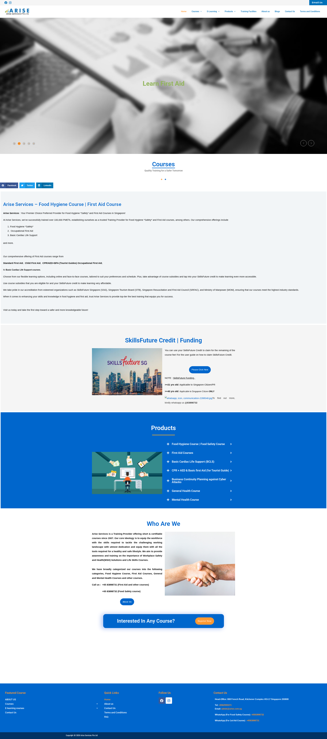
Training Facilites (248, 11)
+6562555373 (225, 705)
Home (183, 11)
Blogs (277, 11)
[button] (316, 2)
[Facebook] (5, 2)
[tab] (14, 143)
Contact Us (290, 11)
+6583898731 (253, 720)
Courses (195, 11)
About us (265, 11)
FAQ (106, 716)
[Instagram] (10, 2)
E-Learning (212, 11)
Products (229, 11)
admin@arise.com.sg (231, 709)
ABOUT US (10, 699)
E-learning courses (14, 708)
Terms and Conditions (310, 11)
